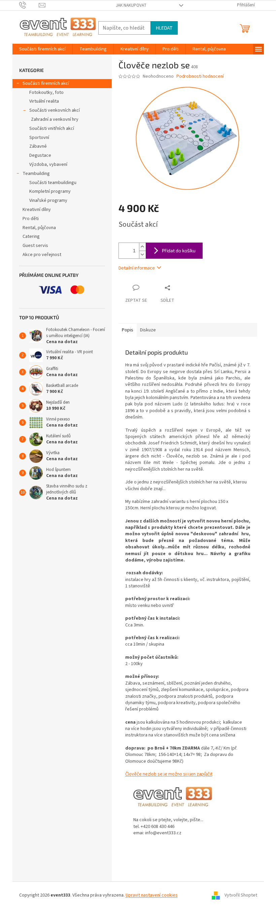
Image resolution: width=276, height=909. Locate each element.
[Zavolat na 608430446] (29, 5)
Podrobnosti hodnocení (200, 76)
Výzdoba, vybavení (48, 164)
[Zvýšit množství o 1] (142, 247)
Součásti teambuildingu (52, 182)
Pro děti (31, 218)
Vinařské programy (48, 200)
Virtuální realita (44, 101)
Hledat (164, 28)
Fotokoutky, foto (46, 92)
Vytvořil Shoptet (241, 895)
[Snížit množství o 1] (142, 254)
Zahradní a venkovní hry (54, 119)
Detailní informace (136, 268)
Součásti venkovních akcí (54, 110)
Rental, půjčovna (39, 227)
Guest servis (35, 245)
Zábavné (38, 146)
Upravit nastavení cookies (152, 895)
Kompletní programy (50, 191)
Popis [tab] (127, 330)
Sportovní (39, 137)
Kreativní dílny (37, 209)
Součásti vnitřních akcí (51, 128)
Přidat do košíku (179, 250)
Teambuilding (36, 173)
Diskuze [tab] (148, 330)
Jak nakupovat (131, 5)
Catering (31, 236)
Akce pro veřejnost (42, 254)
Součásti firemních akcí (46, 83)
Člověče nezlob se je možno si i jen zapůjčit (168, 774)
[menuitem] (42, 49)
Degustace (40, 155)
